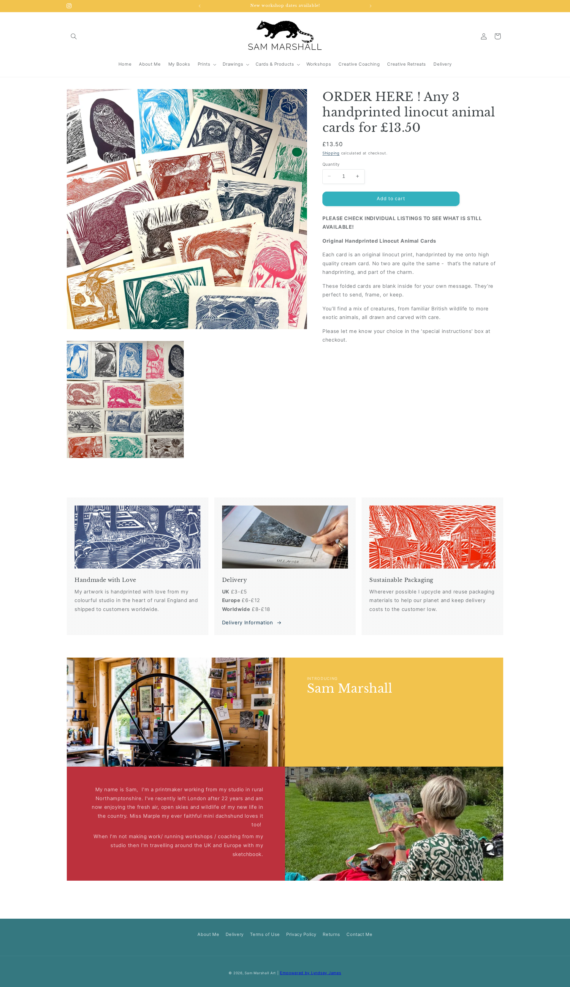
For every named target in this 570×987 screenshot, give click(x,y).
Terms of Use (265, 934)
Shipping (331, 153)
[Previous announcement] (199, 6)
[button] (73, 36)
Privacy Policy (301, 934)
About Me (208, 934)
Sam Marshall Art (260, 973)
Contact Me (359, 934)
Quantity (331, 164)
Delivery (235, 934)
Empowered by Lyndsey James (310, 973)
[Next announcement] (370, 6)
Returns (331, 934)
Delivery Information (247, 623)
